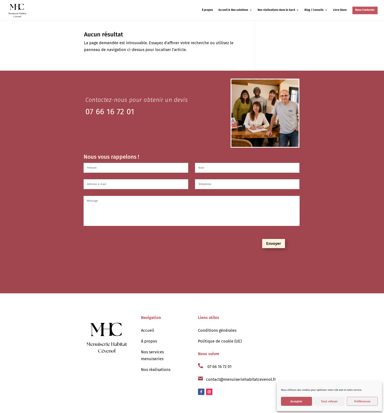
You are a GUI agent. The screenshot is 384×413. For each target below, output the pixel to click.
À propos (207, 10)
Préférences (362, 401)
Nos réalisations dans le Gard (276, 10)
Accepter (296, 401)
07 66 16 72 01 (219, 366)
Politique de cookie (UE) (220, 341)
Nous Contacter (365, 10)
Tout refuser (329, 401)
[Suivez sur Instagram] (209, 392)
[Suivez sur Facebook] (201, 392)
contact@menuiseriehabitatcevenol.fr (241, 379)
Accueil (147, 330)
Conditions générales (217, 330)
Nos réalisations (155, 369)
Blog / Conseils (314, 10)
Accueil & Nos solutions (233, 10)
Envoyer (273, 243)
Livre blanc (340, 10)
